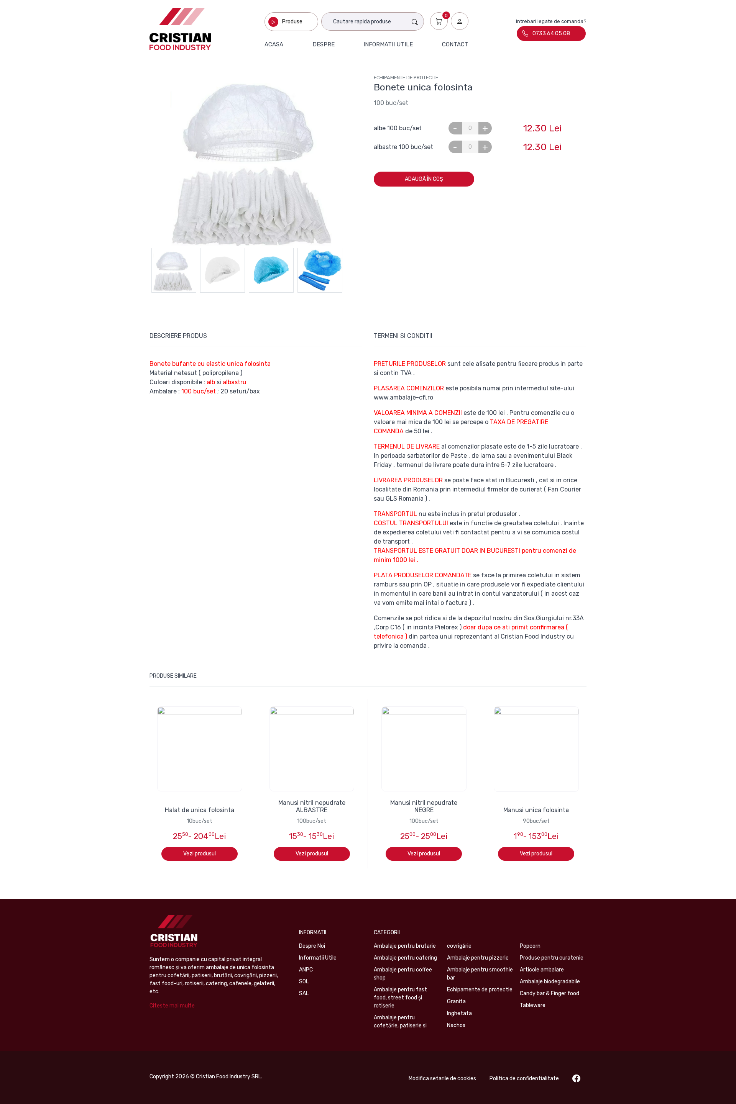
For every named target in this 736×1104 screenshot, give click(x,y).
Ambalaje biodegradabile (550, 981)
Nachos (456, 1025)
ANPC (306, 969)
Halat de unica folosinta (199, 810)
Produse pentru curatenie (551, 958)
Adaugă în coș (424, 179)
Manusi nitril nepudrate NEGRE (423, 806)
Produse (292, 21)
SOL (304, 981)
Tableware (532, 1005)
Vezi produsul (199, 853)
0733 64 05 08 (551, 33)
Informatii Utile (318, 958)
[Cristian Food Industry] (180, 29)
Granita (456, 1001)
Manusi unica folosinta (536, 810)
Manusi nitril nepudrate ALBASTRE (311, 806)
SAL (304, 993)
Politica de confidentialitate (524, 1078)
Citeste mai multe (172, 1005)
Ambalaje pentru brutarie (405, 946)
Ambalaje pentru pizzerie (478, 958)
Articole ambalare (542, 969)
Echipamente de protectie (406, 77)
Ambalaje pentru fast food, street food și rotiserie (400, 997)
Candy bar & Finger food (549, 993)
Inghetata (459, 1013)
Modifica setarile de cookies (442, 1078)
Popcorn (530, 946)
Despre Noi (312, 946)
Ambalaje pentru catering (405, 958)
